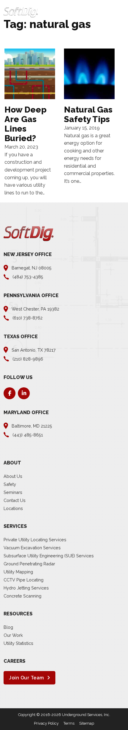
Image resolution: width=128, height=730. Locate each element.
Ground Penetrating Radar (29, 563)
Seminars (13, 492)
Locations (13, 508)
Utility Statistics (18, 643)
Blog (8, 627)
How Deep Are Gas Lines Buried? (25, 124)
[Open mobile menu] (121, 12)
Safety (10, 484)
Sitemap (86, 723)
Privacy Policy (46, 723)
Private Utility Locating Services (35, 539)
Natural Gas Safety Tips (88, 114)
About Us (13, 476)
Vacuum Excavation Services (32, 547)
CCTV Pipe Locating (23, 579)
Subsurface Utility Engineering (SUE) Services (49, 555)
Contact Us (15, 500)
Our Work (13, 635)
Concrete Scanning (22, 595)
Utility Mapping (18, 571)
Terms (68, 723)
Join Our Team (26, 678)
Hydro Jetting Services (26, 587)
